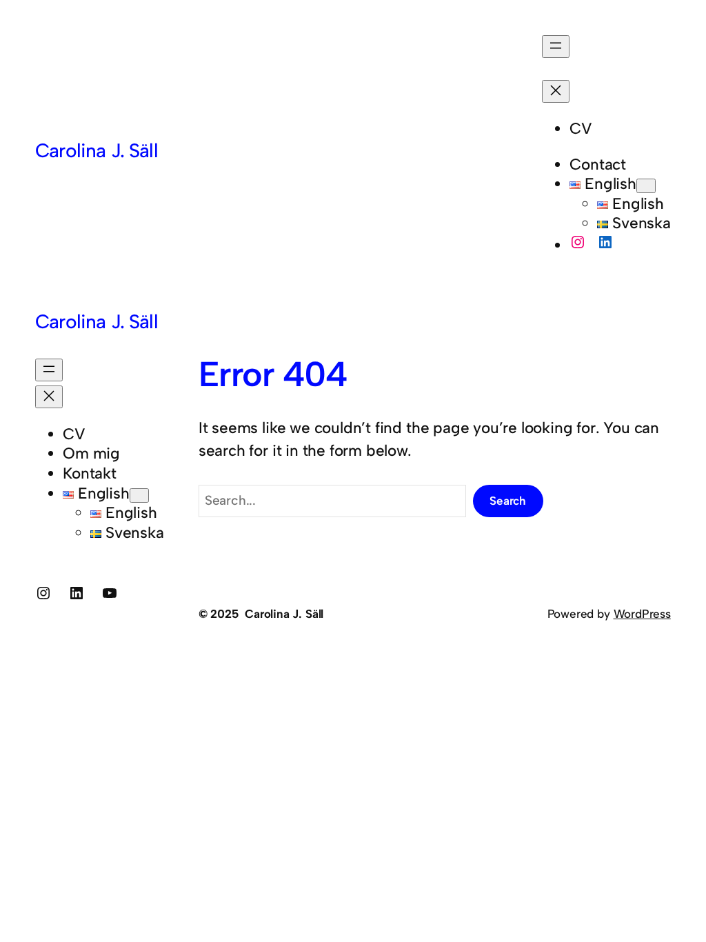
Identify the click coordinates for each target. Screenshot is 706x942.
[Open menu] (555, 46)
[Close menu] (555, 91)
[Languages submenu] (646, 186)
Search (508, 501)
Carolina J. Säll (96, 150)
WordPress (642, 614)
